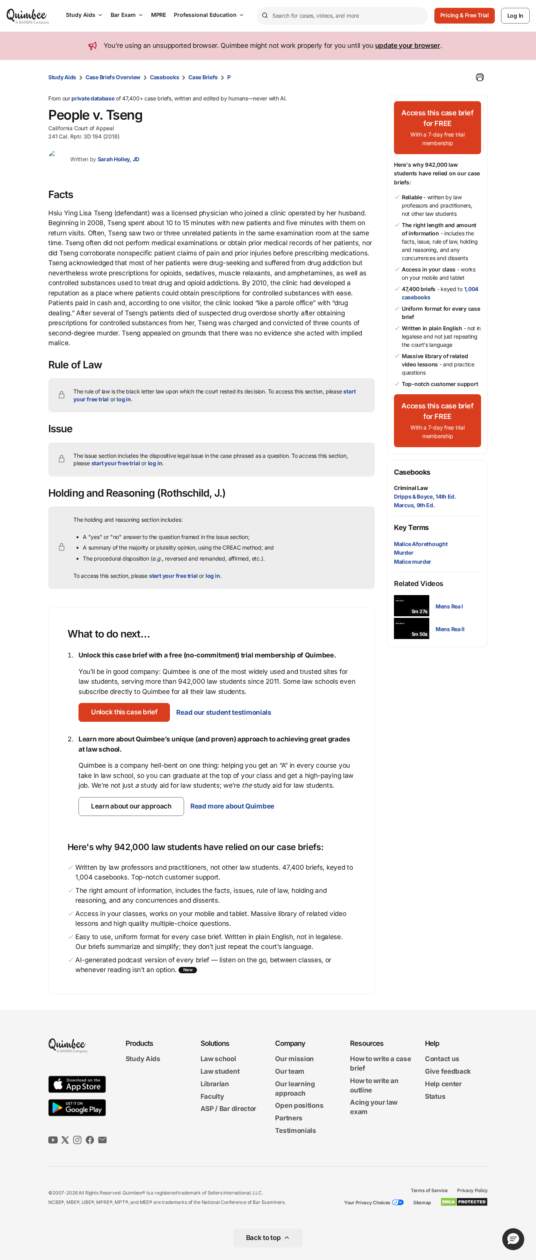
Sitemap (422, 1202)
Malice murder (412, 561)
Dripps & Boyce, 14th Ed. (425, 496)
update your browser (407, 45)
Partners (289, 1118)
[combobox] (342, 16)
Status (435, 1096)
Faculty (212, 1096)
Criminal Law (411, 487)
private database (92, 98)
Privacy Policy (472, 1190)
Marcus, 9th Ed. (414, 505)
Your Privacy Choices (367, 1202)
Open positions (299, 1106)
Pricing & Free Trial (464, 15)
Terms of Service (429, 1190)
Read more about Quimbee (232, 806)
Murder (403, 552)
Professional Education (205, 14)
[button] (124, 712)
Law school (218, 1059)
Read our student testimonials (223, 712)
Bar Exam (123, 14)
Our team (289, 1071)
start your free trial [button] (115, 463)
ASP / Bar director (229, 1109)
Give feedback (448, 1071)
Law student (220, 1071)
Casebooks (164, 77)
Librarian (215, 1084)
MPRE (158, 14)
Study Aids (80, 14)
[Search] (264, 15)
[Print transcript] (480, 77)
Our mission (294, 1059)
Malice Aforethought (420, 544)
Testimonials (295, 1130)
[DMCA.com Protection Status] (464, 1202)
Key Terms (411, 527)
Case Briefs (203, 77)
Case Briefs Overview (113, 77)
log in (124, 399)
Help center (443, 1084)
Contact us (442, 1059)
